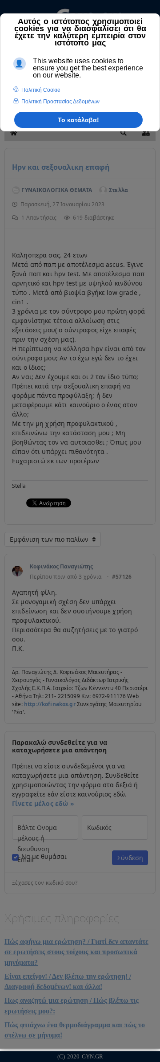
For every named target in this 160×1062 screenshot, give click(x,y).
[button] (123, 132)
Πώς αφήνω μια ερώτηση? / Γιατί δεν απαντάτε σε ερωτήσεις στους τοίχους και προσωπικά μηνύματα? (76, 952)
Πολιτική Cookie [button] (40, 90)
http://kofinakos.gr (50, 704)
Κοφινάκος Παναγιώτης (61, 566)
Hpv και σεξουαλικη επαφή (61, 167)
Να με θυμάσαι (44, 857)
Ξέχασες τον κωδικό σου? (44, 883)
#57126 (122, 577)
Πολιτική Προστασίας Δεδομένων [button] (60, 101)
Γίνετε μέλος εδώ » (43, 803)
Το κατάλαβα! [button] (78, 119)
